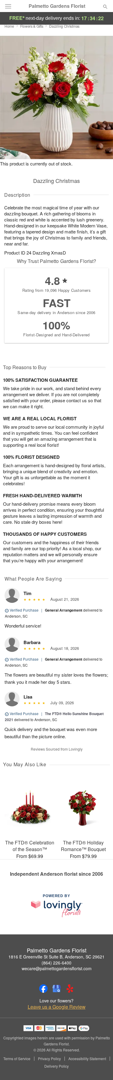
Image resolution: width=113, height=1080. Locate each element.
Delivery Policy (56, 1066)
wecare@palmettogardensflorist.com (57, 968)
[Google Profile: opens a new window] (56, 988)
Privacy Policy (49, 1058)
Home (9, 26)
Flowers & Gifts (31, 26)
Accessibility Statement (87, 1058)
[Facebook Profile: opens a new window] (43, 988)
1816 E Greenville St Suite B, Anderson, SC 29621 (56, 957)
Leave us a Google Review (57, 1007)
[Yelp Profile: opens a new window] (70, 988)
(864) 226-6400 (56, 963)
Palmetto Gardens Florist (57, 6)
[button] (100, 1066)
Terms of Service (16, 1058)
